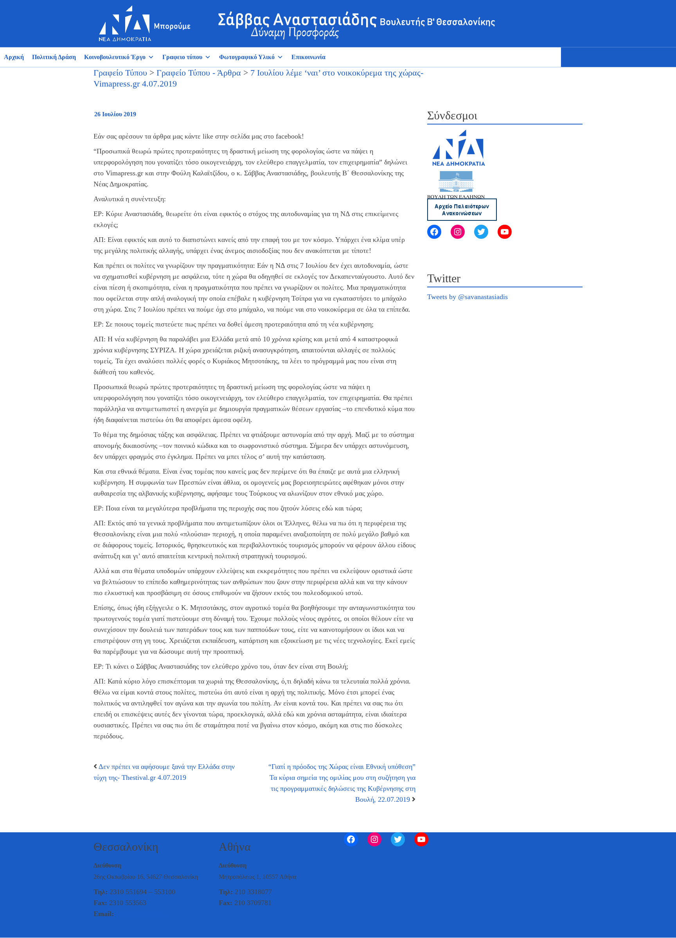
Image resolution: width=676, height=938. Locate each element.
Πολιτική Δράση (54, 57)
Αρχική (14, 57)
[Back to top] (6, 931)
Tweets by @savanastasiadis (467, 297)
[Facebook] (434, 232)
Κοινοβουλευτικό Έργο (115, 57)
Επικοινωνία (308, 57)
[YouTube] (505, 232)
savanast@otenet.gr (143, 914)
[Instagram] (458, 232)
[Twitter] (481, 232)
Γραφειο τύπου (182, 57)
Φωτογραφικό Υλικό (247, 57)
